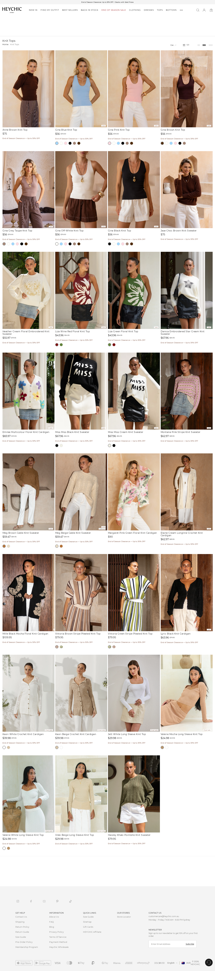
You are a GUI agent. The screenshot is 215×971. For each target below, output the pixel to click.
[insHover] (17, 901)
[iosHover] (24, 963)
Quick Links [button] (89, 913)
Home (5, 44)
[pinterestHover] (57, 901)
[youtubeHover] (44, 901)
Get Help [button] (20, 913)
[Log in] (204, 10)
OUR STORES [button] (123, 913)
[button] (33, 10)
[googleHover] (43, 963)
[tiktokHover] (70, 901)
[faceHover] (31, 901)
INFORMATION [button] (56, 913)
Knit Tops (14, 44)
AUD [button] (188, 963)
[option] (107, 2)
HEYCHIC (195, 964)
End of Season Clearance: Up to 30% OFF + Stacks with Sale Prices (107, 2)
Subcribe (190, 944)
